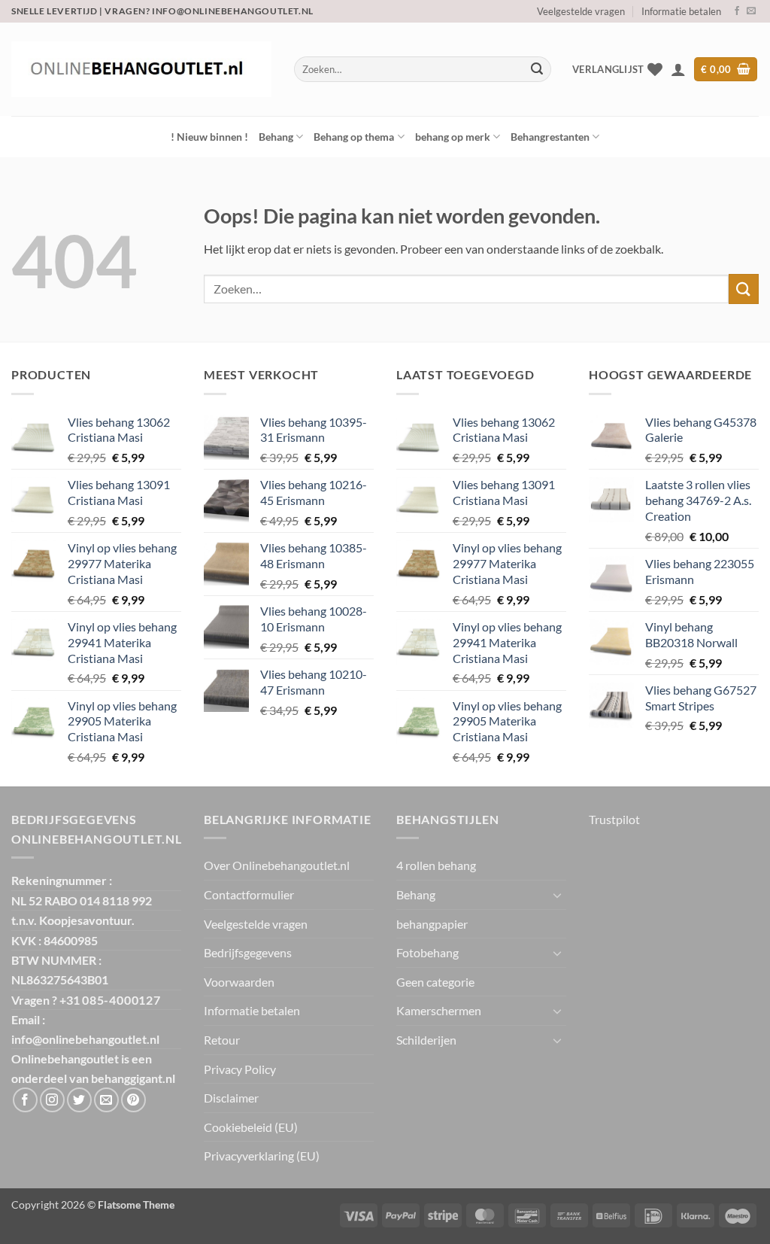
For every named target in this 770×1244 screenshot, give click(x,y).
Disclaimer (231, 1097)
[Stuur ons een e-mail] (751, 11)
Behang (276, 136)
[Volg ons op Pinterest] (133, 1099)
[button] (678, 69)
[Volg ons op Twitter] (79, 1099)
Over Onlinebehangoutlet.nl (277, 865)
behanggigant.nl (133, 1078)
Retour (222, 1040)
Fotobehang (427, 952)
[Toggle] (557, 895)
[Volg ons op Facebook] (736, 11)
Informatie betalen (681, 11)
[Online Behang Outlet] (141, 69)
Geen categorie (435, 982)
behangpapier (432, 924)
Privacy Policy (240, 1069)
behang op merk (452, 136)
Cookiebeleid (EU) (251, 1127)
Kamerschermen (438, 1010)
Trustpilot (614, 819)
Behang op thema (354, 136)
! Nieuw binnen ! (209, 136)
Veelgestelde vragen (581, 11)
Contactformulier (249, 894)
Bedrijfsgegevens (248, 952)
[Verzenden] (537, 69)
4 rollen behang (436, 865)
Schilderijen (426, 1040)
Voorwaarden (239, 982)
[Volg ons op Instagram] (52, 1099)
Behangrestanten (550, 136)
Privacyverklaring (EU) (262, 1155)
